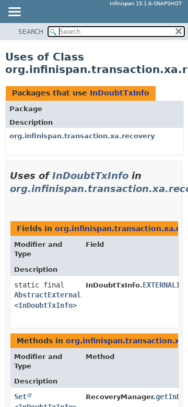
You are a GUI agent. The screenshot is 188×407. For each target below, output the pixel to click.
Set (20, 396)
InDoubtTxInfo (119, 93)
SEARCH (30, 31)
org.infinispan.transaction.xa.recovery (82, 136)
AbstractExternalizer (56, 295)
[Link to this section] (14, 201)
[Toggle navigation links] (14, 12)
